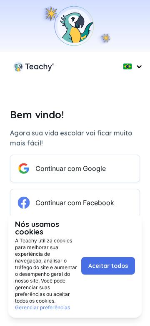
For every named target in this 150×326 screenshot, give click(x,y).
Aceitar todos (108, 266)
